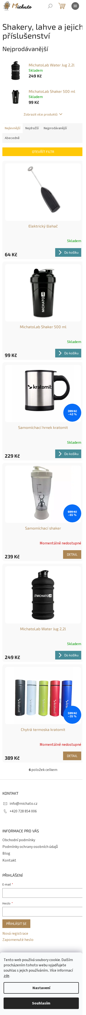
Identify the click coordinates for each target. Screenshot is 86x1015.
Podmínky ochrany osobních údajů (30, 846)
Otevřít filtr (43, 152)
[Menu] (75, 6)
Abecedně (12, 138)
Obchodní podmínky (18, 840)
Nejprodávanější (55, 128)
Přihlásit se (16, 924)
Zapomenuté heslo (17, 939)
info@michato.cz (24, 803)
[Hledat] (50, 6)
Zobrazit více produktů (41, 114)
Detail (72, 554)
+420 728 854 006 (23, 811)
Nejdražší (32, 128)
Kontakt (9, 860)
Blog (6, 853)
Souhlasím (41, 1003)
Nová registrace (15, 933)
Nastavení (41, 988)
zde (6, 975)
